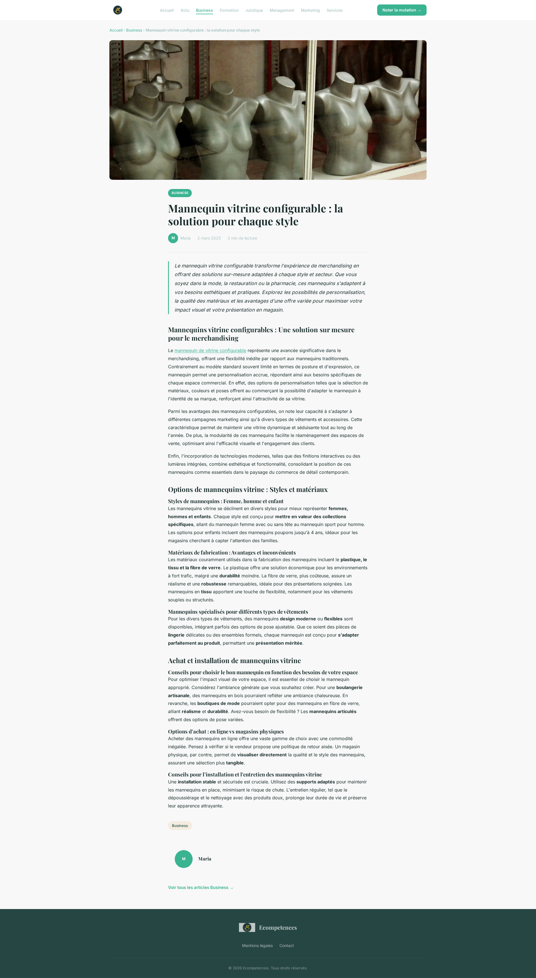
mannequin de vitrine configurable (210, 350)
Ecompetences (278, 927)
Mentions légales (257, 945)
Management (282, 10)
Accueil (167, 10)
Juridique (254, 10)
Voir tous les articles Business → (201, 887)
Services (335, 10)
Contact (286, 945)
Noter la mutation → (401, 10)
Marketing (310, 10)
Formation (229, 10)
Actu (185, 10)
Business (204, 10)
